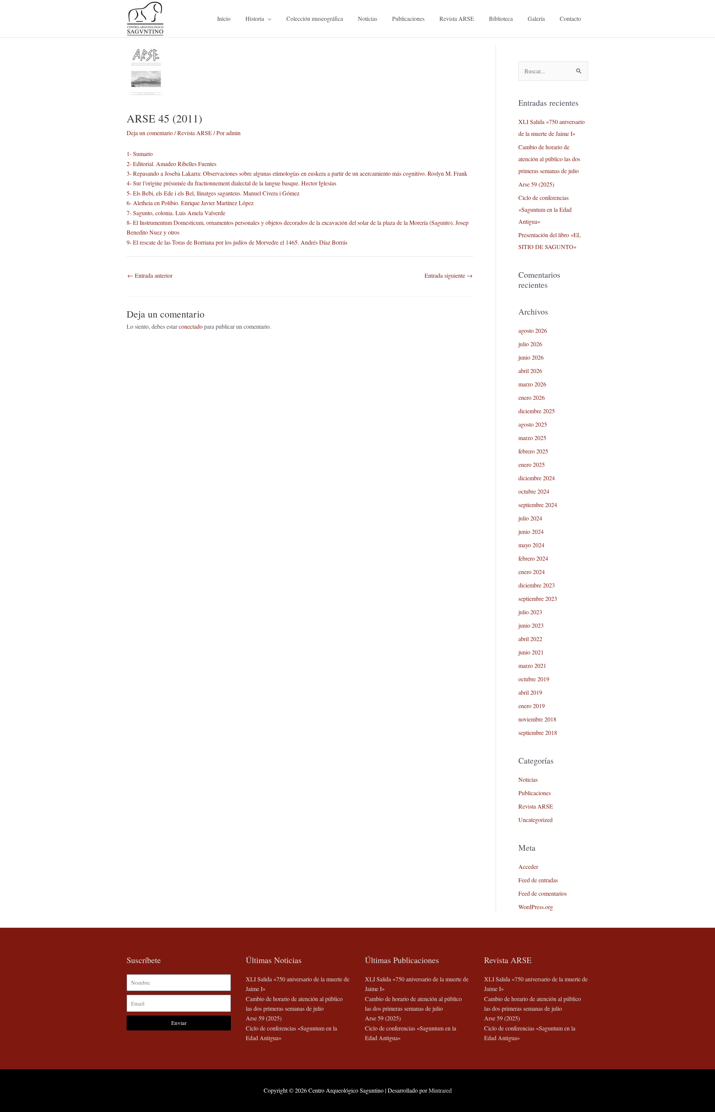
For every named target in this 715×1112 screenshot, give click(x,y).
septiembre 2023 (537, 598)
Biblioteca (501, 18)
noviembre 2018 (537, 719)
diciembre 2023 (536, 585)
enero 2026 (531, 397)
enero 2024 (531, 572)
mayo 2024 (531, 545)
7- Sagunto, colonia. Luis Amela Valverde (176, 213)
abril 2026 (530, 371)
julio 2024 (530, 518)
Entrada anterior (149, 275)
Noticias (367, 18)
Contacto (570, 18)
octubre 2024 (533, 491)
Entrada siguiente (449, 275)
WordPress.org (535, 907)
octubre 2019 (533, 679)
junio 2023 (531, 625)
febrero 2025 (533, 451)
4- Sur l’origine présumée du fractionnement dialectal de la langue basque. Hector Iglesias (231, 183)
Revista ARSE (456, 18)
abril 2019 (530, 692)
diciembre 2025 (536, 411)
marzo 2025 (532, 438)
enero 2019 (531, 706)
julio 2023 (530, 612)
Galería (536, 18)
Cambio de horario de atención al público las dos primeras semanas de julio (549, 159)
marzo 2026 (532, 384)
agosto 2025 (532, 424)
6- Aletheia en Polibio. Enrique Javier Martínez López (190, 203)
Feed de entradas (538, 880)
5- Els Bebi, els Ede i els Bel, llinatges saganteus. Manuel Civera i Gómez (213, 193)
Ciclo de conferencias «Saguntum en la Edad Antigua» (545, 209)
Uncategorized (535, 819)
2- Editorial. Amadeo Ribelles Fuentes (171, 164)
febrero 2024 (533, 558)
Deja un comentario (150, 133)
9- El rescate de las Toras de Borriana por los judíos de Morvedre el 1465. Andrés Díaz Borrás (237, 242)
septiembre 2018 (537, 732)
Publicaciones (408, 18)
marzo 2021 (532, 665)
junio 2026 (531, 357)
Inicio (224, 18)
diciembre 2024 (536, 478)
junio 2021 (531, 652)
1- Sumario (140, 153)
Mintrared (440, 1090)
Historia (254, 18)
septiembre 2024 (537, 505)
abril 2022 (530, 639)
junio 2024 (531, 531)
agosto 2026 (532, 330)
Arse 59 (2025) (536, 184)
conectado (191, 326)
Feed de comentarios (542, 893)
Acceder (528, 866)
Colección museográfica (314, 18)
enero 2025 (531, 464)
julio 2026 (530, 344)
